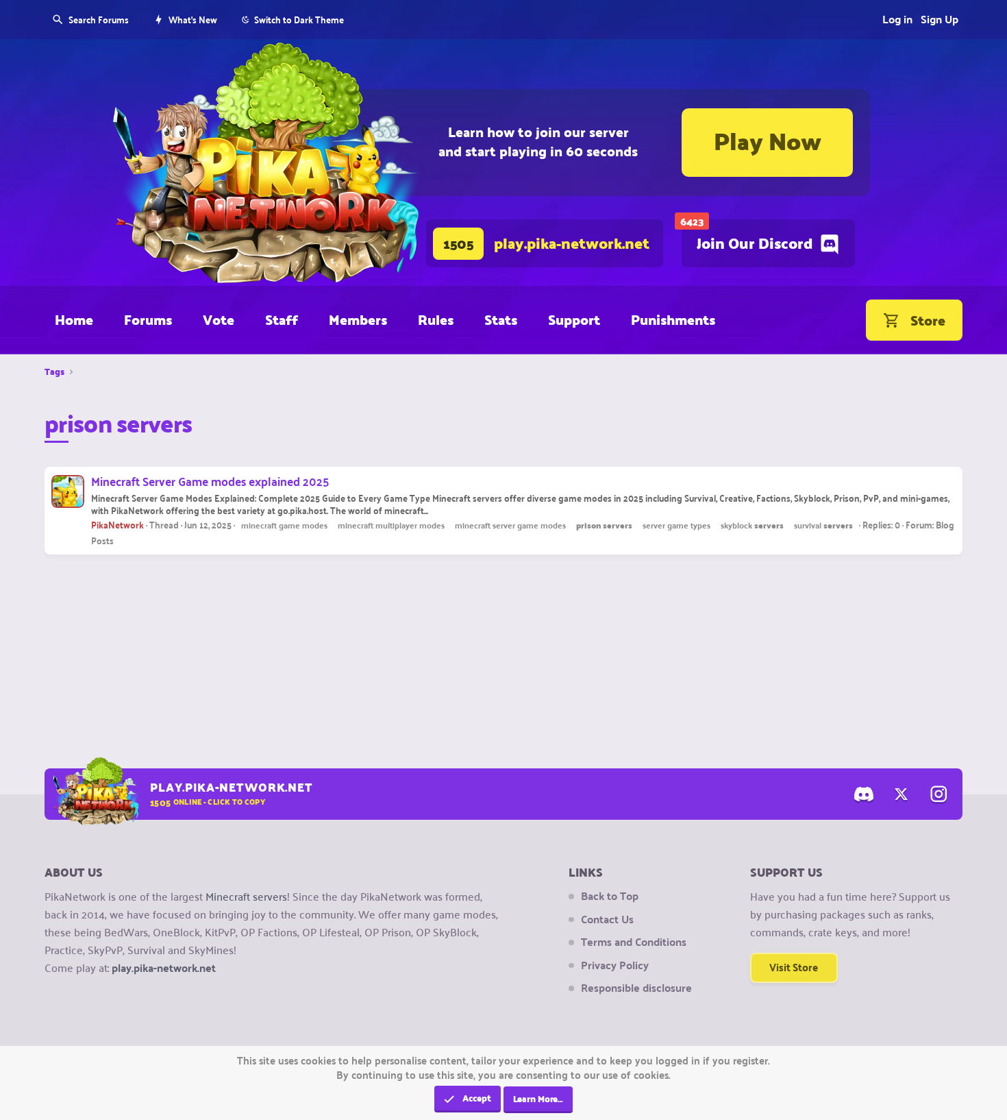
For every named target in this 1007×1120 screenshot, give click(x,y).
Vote (218, 319)
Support (574, 319)
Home (74, 319)
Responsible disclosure (636, 988)
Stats (500, 319)
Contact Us (607, 919)
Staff (281, 319)
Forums (148, 319)
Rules (435, 319)
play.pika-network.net (164, 967)
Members (358, 319)
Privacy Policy (615, 965)
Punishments (673, 319)
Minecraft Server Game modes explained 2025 (210, 481)
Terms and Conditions (633, 942)
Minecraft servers (246, 895)
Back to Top (609, 896)
